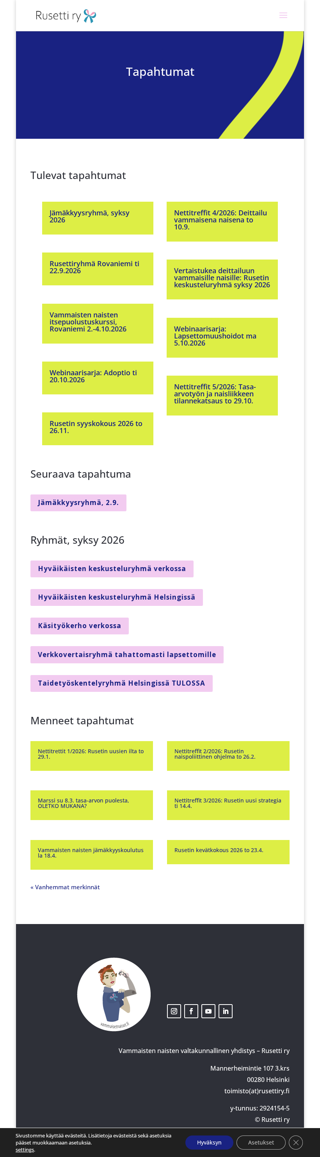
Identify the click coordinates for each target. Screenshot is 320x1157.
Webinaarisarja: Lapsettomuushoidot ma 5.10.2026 (215, 335)
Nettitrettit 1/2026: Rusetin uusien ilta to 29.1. (91, 753)
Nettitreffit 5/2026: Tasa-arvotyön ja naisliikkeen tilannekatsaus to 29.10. (215, 393)
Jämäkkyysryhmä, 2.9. (78, 502)
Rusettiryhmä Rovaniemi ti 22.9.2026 (94, 267)
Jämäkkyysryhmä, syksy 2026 (90, 216)
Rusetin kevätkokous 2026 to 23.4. (218, 850)
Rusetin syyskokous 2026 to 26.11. (96, 427)
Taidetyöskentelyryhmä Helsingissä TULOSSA (121, 683)
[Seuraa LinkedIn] (226, 1011)
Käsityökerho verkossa (79, 625)
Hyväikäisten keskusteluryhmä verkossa (112, 568)
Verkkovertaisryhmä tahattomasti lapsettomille (127, 654)
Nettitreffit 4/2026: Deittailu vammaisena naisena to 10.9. (220, 219)
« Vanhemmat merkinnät (65, 887)
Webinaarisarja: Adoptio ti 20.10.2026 (93, 376)
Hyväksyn (209, 1142)
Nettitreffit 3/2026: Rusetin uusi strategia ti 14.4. (227, 803)
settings (25, 1149)
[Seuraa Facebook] (191, 1011)
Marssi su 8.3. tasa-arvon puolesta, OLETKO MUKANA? (83, 803)
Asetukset (261, 1142)
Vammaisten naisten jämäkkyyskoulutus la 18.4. (91, 852)
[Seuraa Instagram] (174, 1011)
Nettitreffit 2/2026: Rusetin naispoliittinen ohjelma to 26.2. (215, 753)
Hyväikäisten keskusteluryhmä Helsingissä (117, 597)
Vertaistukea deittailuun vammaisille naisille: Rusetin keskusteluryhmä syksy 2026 (222, 277)
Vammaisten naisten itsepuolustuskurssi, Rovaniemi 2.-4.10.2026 (88, 321)
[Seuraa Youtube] (208, 1011)
